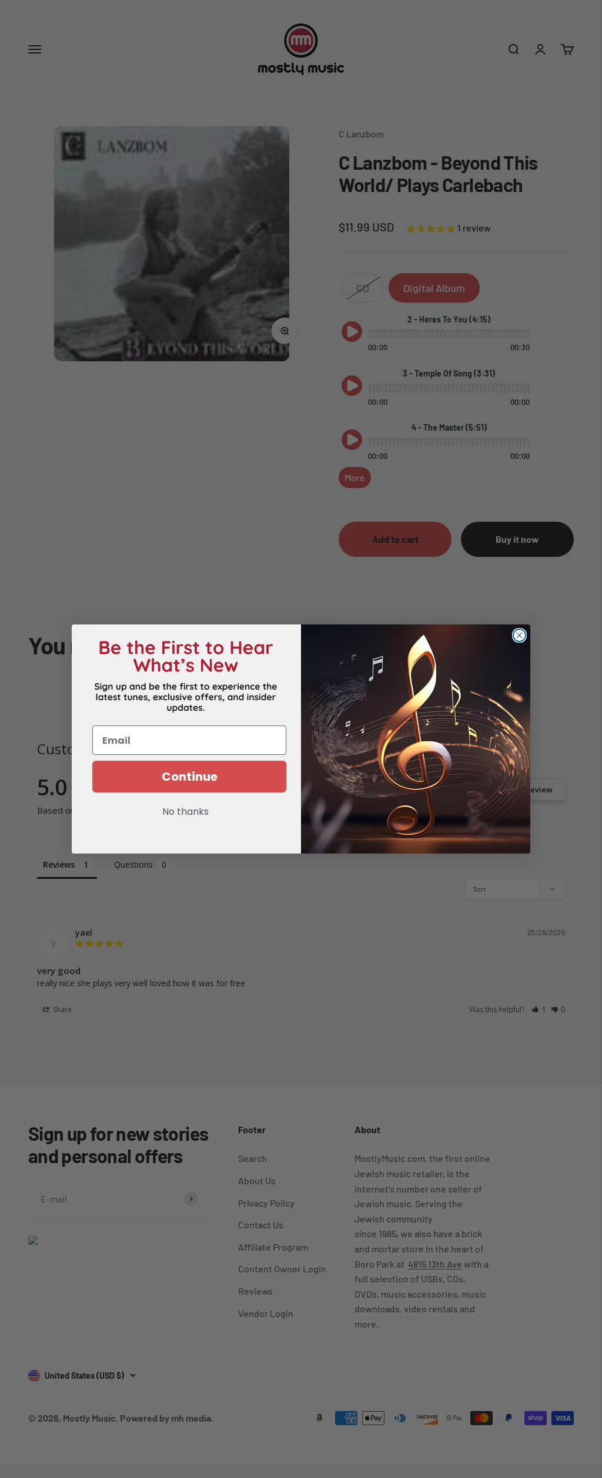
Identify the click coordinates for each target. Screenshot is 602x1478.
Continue (190, 776)
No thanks (185, 812)
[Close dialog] (519, 635)
